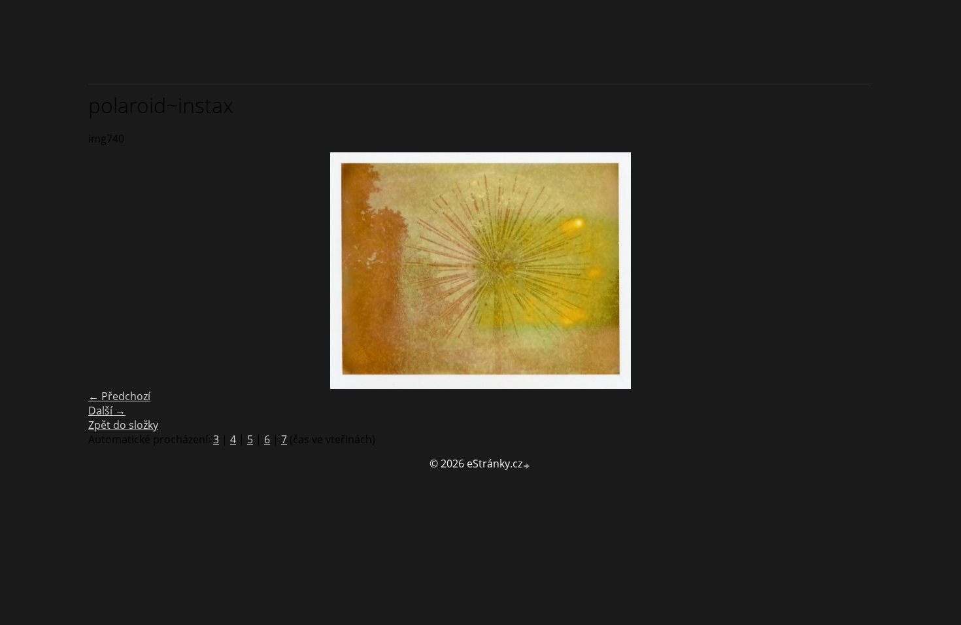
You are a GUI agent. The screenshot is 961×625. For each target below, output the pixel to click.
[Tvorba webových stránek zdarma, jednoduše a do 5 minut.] (526, 465)
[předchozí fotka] (109, 270)
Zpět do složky (123, 425)
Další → (107, 410)
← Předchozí (119, 396)
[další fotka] (851, 270)
